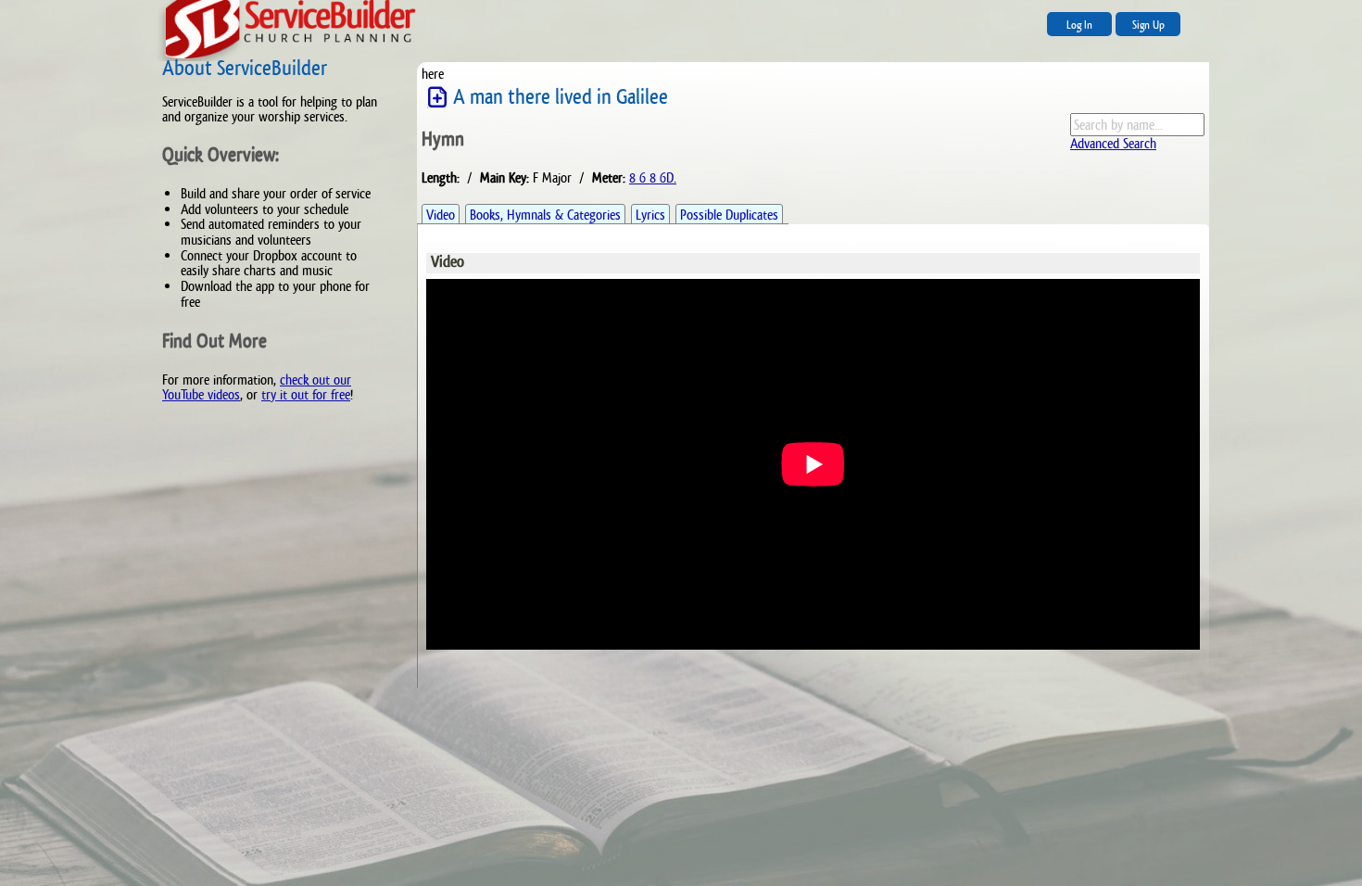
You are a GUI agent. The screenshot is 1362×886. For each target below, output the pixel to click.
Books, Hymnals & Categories (545, 214)
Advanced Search (1113, 143)
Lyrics (650, 214)
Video (440, 214)
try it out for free (305, 394)
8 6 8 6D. (652, 177)
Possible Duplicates (729, 214)
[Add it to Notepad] (437, 97)
